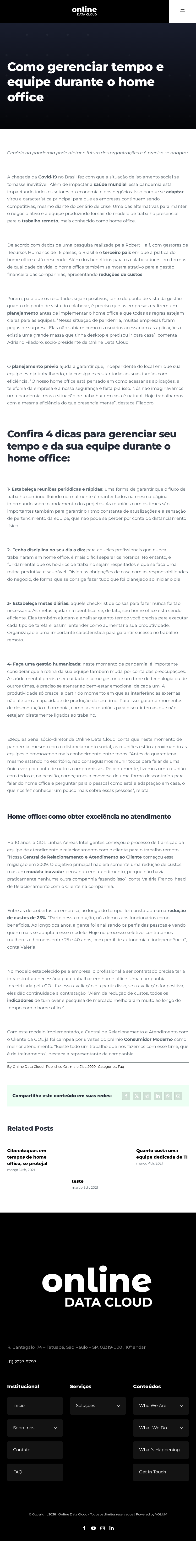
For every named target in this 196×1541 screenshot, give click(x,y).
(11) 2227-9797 (21, 1361)
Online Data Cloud (28, 1066)
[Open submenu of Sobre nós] (57, 1427)
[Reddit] (147, 1096)
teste (78, 1181)
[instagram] (102, 1528)
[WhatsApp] (168, 1096)
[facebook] (84, 1528)
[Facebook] (126, 1096)
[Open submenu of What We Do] (183, 1427)
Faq (121, 1066)
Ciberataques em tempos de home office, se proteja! (27, 1157)
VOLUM (161, 1514)
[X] (136, 1096)
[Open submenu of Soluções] (120, 1405)
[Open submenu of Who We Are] (183, 1405)
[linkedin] (111, 1528)
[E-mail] (178, 1096)
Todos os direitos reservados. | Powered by (122, 1514)
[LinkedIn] (157, 1096)
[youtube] (93, 1528)
